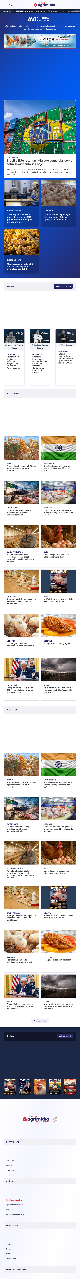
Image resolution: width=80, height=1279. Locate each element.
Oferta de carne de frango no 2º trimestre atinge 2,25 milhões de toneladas (58, 512)
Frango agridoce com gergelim (57, 643)
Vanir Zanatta (66, 345)
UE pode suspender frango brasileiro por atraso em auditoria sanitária (19, 512)
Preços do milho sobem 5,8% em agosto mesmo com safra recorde (21, 468)
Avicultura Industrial (14, 1200)
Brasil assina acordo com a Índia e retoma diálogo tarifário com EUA (58, 468)
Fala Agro (9, 1244)
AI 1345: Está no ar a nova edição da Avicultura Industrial (58, 600)
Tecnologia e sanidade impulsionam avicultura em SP (20, 644)
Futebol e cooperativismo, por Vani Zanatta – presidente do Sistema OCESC (65, 358)
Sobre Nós (10, 1161)
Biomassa (9, 1210)
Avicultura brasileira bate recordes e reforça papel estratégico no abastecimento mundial (20, 557)
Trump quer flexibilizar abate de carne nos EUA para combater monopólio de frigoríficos (20, 218)
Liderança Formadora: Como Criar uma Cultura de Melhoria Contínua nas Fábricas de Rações (39, 365)
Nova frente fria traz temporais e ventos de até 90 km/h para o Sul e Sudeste (58, 690)
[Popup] (5, 4)
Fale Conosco (11, 1170)
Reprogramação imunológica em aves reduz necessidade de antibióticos (21, 601)
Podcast (9, 1254)
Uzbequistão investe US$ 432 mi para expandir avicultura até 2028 (20, 266)
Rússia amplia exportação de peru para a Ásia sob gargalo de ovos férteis (57, 217)
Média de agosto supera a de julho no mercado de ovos (56, 555)
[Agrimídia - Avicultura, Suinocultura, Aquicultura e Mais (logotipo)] (44, 4)
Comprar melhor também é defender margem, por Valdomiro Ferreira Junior (14, 362)
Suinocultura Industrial (15, 1214)
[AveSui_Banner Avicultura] (40, 41)
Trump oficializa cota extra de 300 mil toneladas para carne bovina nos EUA (20, 690)
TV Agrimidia (11, 1258)
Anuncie (9, 1165)
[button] (10, 4)
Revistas (9, 1249)
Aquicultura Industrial (14, 1205)
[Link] (10, 1087)
